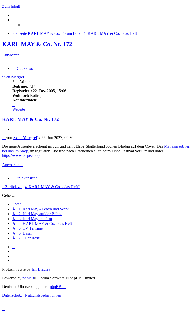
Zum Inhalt (11, 6)
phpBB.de (58, 286)
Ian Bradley (41, 269)
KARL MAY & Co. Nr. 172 (37, 44)
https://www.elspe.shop (21, 155)
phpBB (28, 278)
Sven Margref (13, 77)
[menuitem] (13, 15)
